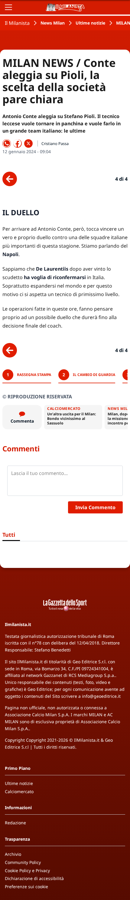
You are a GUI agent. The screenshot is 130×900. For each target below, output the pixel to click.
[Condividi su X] (28, 143)
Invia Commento (95, 507)
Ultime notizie (90, 23)
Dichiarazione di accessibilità (34, 878)
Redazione (15, 823)
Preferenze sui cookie (26, 886)
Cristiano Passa (55, 143)
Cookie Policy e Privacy (27, 870)
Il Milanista (17, 23)
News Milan (53, 23)
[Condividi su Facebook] (17, 143)
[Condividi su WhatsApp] (6, 143)
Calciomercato (19, 791)
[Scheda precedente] (9, 179)
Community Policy (23, 862)
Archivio (13, 854)
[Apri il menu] (8, 7)
